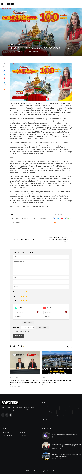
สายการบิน (43, 218)
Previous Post (19, 237)
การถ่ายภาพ (61, 412)
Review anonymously (22, 331)
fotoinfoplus (64, 408)
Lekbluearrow (16, 51)
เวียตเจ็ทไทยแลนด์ (16, 222)
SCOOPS (61, 4)
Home (27, 4)
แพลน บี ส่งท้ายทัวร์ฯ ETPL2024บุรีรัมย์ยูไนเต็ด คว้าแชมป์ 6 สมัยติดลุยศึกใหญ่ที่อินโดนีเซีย (58, 239)
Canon (45, 408)
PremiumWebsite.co (50, 471)
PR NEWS (16, 377)
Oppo (78, 408)
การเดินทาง (34, 218)
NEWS (32, 4)
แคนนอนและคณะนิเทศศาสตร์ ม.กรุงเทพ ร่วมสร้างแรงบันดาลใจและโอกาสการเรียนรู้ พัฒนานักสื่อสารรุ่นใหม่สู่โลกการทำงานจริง (25, 382)
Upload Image (16, 322)
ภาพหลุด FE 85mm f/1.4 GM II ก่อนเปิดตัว (24, 239)
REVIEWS (39, 4)
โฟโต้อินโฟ (46, 420)
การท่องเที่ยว (25, 218)
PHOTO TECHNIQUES (50, 4)
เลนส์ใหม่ (63, 416)
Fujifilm (72, 408)
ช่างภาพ (69, 412)
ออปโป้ (56, 416)
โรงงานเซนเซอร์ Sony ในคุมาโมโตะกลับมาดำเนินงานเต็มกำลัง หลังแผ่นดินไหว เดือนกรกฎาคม (56, 381)
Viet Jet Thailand (15, 218)
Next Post (64, 235)
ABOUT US (77, 4)
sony (44, 412)
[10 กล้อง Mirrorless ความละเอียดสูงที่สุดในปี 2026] (46, 436)
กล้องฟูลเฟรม (51, 412)
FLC (50, 408)
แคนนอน (70, 416)
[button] (67, 346)
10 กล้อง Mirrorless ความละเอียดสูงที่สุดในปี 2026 (65, 435)
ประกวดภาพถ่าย (47, 416)
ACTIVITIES (69, 4)
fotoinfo (56, 408)
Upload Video (16, 327)
